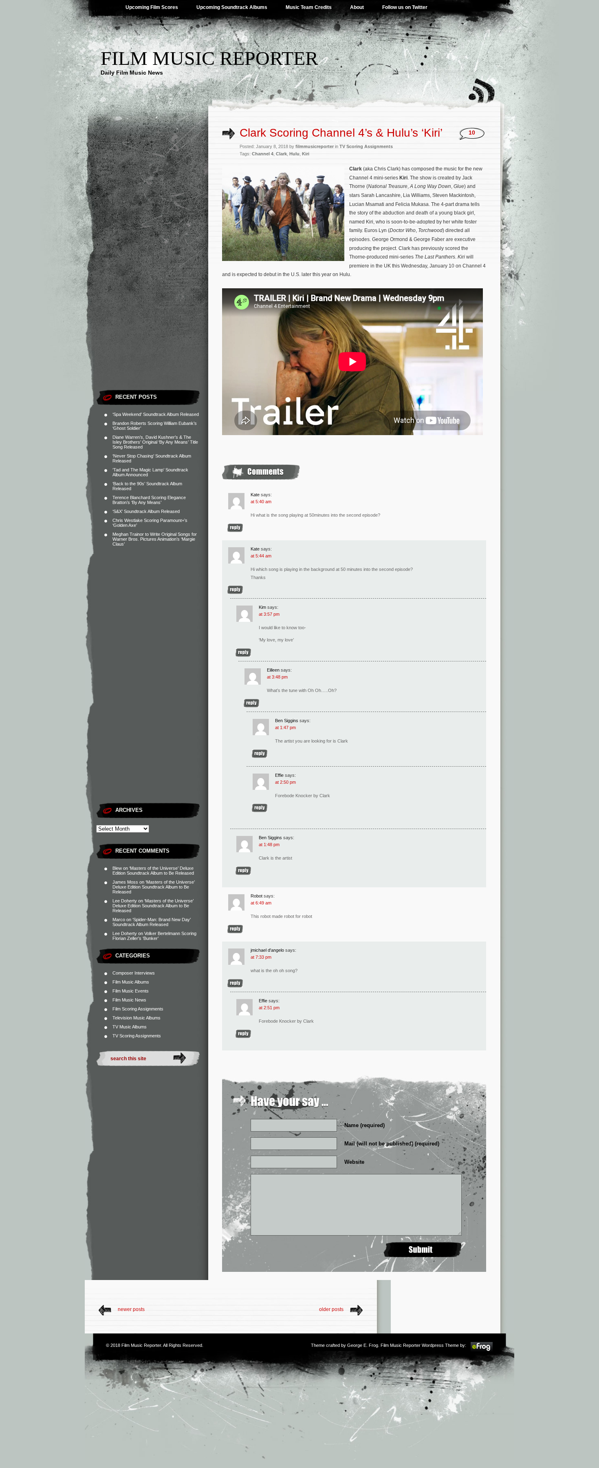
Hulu (294, 153)
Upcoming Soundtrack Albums (231, 7)
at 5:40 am (261, 501)
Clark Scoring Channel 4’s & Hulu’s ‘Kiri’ (341, 132)
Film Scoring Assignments (137, 1008)
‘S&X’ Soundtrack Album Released (146, 511)
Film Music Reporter (209, 58)
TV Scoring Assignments (136, 1035)
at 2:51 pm (269, 1007)
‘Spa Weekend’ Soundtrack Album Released (155, 414)
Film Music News (129, 999)
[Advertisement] (152, 263)
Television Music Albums (136, 1017)
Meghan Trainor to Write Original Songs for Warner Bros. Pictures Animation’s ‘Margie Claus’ (154, 539)
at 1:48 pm (269, 844)
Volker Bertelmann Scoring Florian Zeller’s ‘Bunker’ (154, 936)
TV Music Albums (129, 1026)
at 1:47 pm (285, 727)
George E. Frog (362, 1345)
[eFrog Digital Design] (481, 1350)
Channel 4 (262, 153)
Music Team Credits (309, 7)
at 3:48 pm (277, 676)
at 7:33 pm (261, 957)
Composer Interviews (133, 973)
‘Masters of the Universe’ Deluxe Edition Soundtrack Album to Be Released (153, 870)
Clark (281, 153)
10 (472, 133)
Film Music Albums (130, 981)
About (357, 7)
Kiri (305, 153)
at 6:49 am (261, 902)
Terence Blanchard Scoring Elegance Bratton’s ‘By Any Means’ (149, 500)
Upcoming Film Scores (152, 7)
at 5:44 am (261, 555)
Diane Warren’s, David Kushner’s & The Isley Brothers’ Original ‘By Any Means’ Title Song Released (155, 442)
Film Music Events (130, 990)
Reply (235, 528)
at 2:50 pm (285, 782)
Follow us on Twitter (404, 7)
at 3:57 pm (269, 614)
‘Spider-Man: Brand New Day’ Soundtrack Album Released (151, 922)
